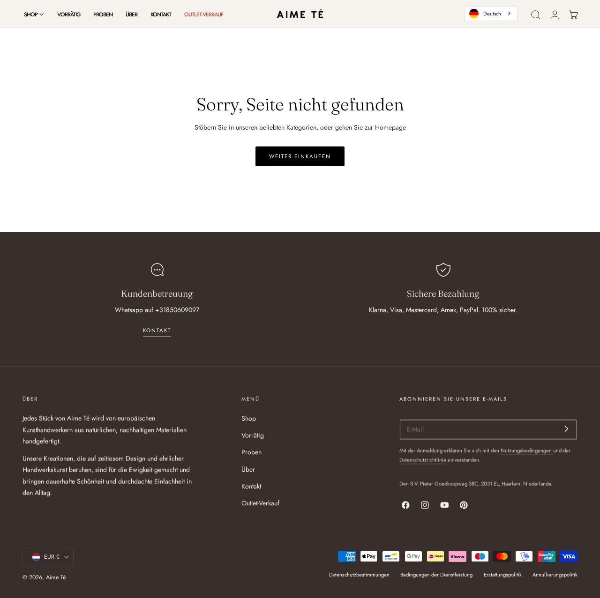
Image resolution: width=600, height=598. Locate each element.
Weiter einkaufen (300, 156)
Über (248, 469)
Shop (248, 418)
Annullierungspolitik (555, 574)
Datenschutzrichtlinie (422, 460)
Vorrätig (252, 435)
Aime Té (56, 577)
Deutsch (492, 13)
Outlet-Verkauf (260, 503)
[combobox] (491, 13)
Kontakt (251, 486)
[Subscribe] (566, 428)
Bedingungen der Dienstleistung (436, 574)
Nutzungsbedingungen (527, 450)
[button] (535, 15)
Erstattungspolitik (503, 574)
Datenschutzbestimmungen (359, 574)
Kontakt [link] (157, 330)
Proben (251, 452)
